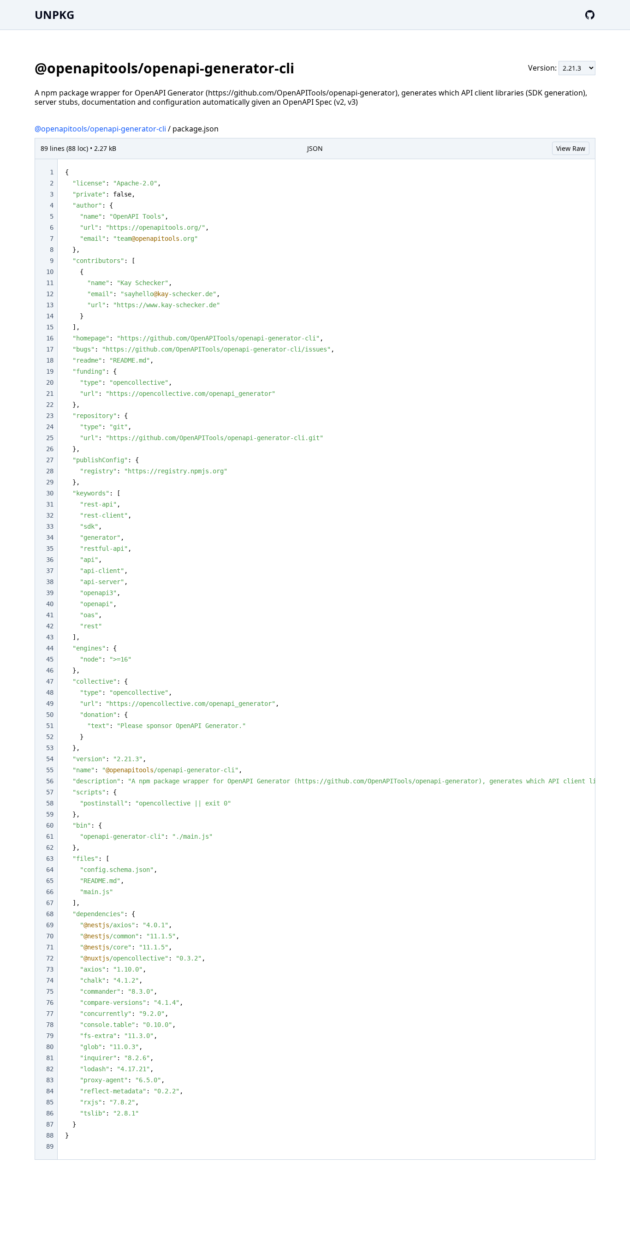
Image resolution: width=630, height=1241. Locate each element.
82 (49, 1069)
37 (49, 570)
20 (49, 382)
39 (49, 593)
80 (49, 1046)
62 (49, 847)
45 (49, 659)
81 (49, 1058)
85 (49, 1102)
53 (49, 748)
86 (49, 1113)
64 (49, 869)
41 (49, 615)
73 (49, 969)
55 (49, 770)
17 (49, 349)
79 (49, 1035)
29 (49, 482)
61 (49, 836)
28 (49, 471)
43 (49, 637)
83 (49, 1080)
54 (49, 759)
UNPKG (54, 14)
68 (49, 914)
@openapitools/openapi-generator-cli (100, 129)
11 (49, 282)
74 (49, 980)
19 (49, 371)
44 (49, 648)
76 (49, 1002)
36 (49, 559)
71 (49, 947)
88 (49, 1135)
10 (49, 271)
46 (49, 670)
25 (49, 438)
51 (49, 725)
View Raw (570, 148)
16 (49, 338)
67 (49, 903)
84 (49, 1091)
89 (49, 1146)
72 (49, 958)
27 (49, 460)
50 (49, 714)
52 (49, 736)
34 (49, 537)
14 (49, 316)
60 (49, 825)
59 (49, 814)
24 (49, 426)
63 (49, 858)
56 (49, 781)
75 (49, 991)
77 (49, 1013)
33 (49, 526)
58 (49, 803)
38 (49, 581)
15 (49, 327)
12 (49, 294)
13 (49, 305)
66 (49, 891)
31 (49, 504)
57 (49, 792)
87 (49, 1124)
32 (49, 515)
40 (49, 604)
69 (49, 925)
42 (49, 626)
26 (49, 449)
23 (49, 415)
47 (49, 681)
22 (49, 404)
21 (49, 393)
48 (49, 692)
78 (49, 1024)
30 (49, 493)
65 (49, 880)
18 (49, 360)
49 (49, 703)
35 (49, 548)
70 (49, 936)
